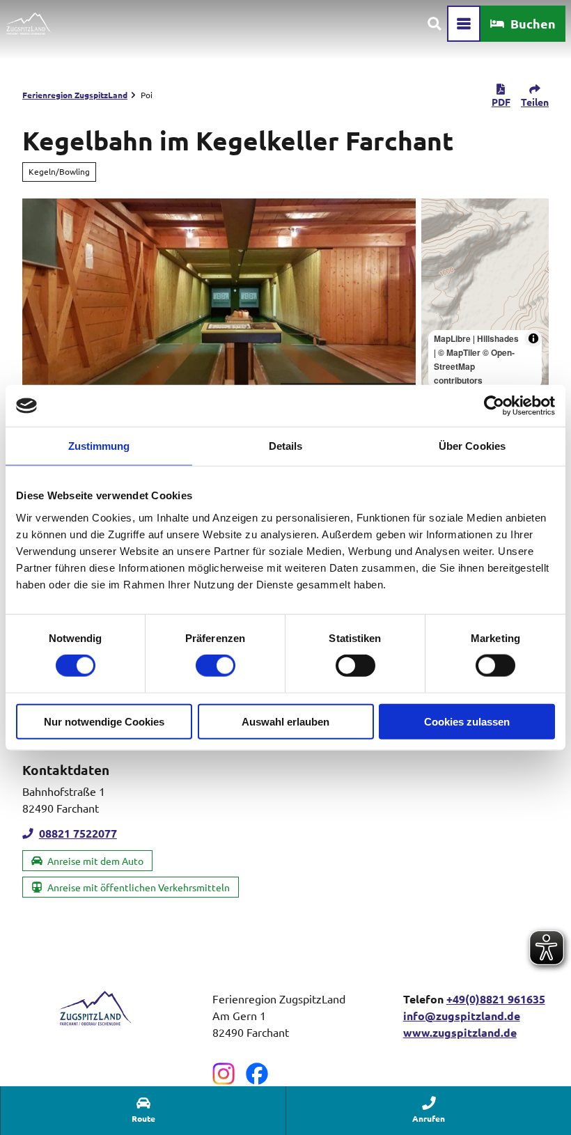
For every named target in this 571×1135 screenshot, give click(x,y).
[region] (485, 297)
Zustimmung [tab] (99, 446)
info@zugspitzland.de (461, 1015)
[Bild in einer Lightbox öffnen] (95, 1008)
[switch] (215, 666)
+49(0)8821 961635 (495, 999)
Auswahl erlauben (285, 721)
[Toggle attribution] (533, 338)
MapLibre (452, 338)
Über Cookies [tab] (472, 446)
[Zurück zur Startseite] (29, 24)
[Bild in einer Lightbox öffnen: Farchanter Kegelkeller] (219, 297)
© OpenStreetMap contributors (474, 366)
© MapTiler (459, 352)
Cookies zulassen (467, 721)
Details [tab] (286, 446)
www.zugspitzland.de (460, 1032)
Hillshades (498, 338)
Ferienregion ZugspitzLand (74, 94)
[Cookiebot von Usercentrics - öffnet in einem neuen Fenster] (494, 406)
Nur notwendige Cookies (104, 721)
